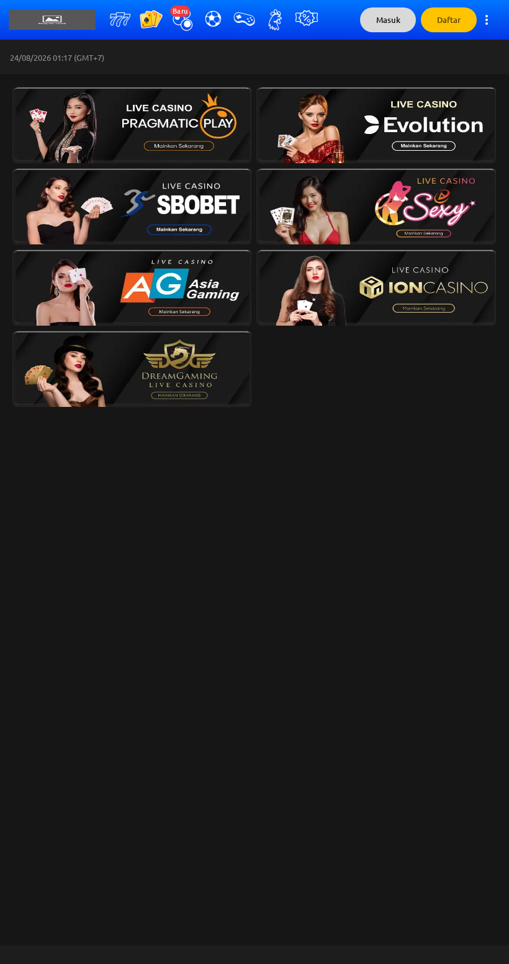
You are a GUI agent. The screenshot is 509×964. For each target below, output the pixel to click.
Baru (180, 11)
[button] (129, 122)
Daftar (449, 20)
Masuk (388, 20)
